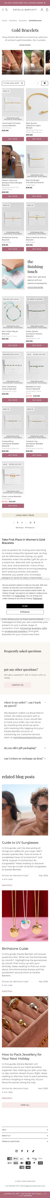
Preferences (25, 612)
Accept (25, 606)
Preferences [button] (37, 598)
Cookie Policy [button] (20, 596)
